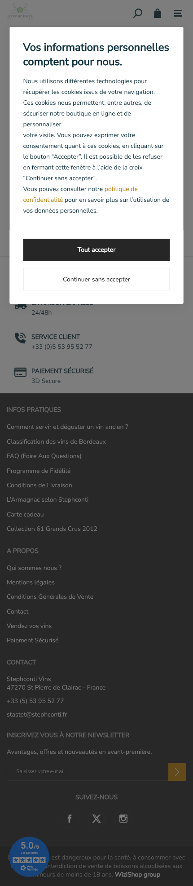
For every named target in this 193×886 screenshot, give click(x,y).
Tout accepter (96, 249)
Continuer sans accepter (96, 279)
